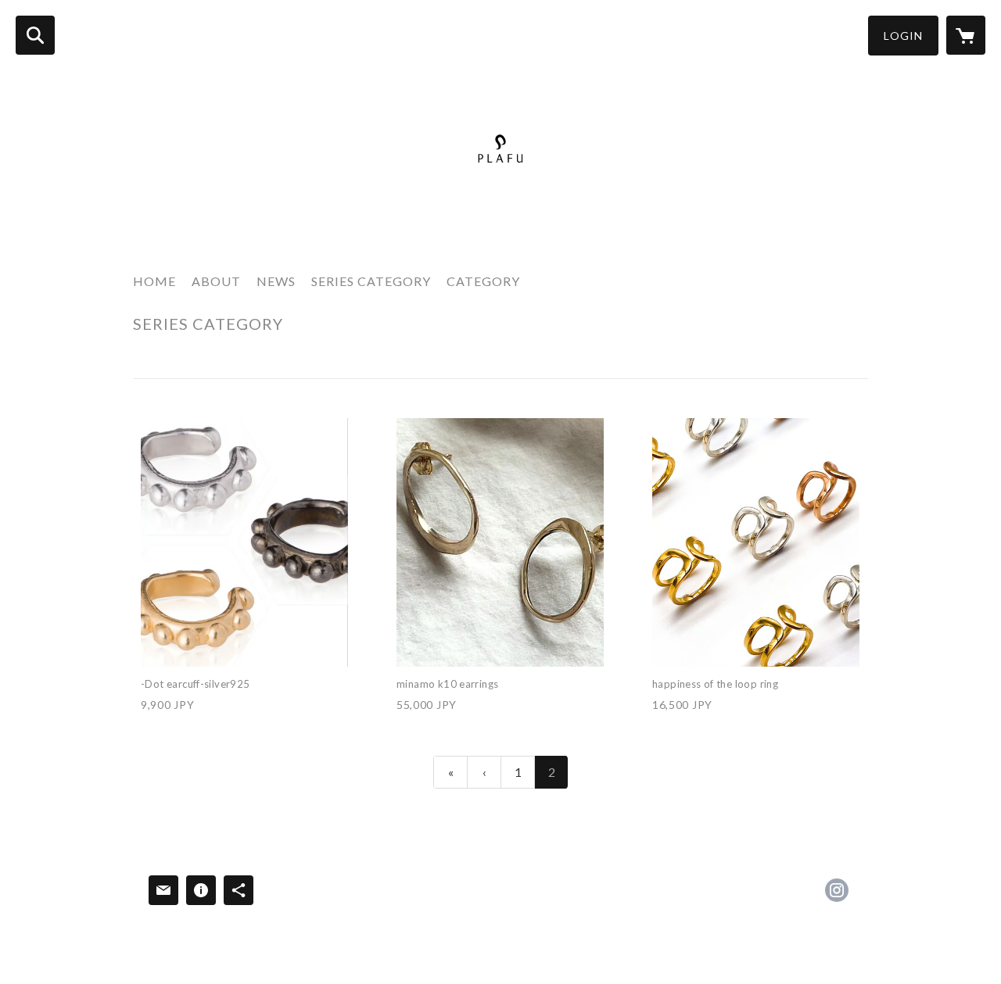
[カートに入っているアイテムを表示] (965, 35)
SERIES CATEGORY (371, 281)
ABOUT (216, 281)
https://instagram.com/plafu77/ (837, 890)
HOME (154, 281)
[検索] (35, 35)
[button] (903, 35)
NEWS (276, 281)
